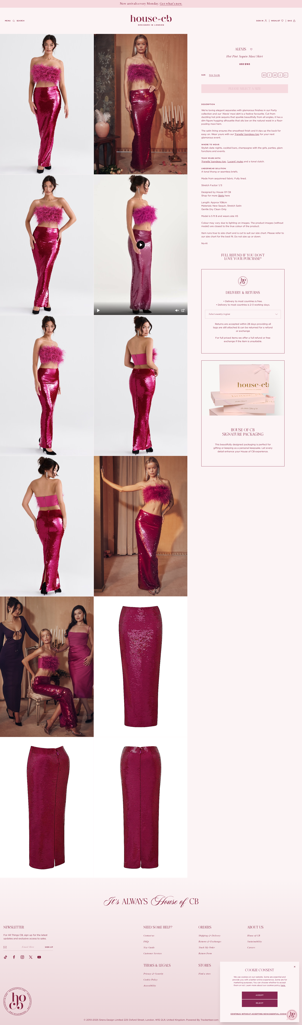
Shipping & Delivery (210, 936)
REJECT (259, 1003)
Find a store (205, 974)
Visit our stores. (163, 3)
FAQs (146, 942)
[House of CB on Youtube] (39, 957)
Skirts (221, 195)
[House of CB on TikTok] (5, 957)
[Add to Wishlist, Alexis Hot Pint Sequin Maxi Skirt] (251, 49)
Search (20, 21)
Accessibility (149, 986)
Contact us (148, 936)
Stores (205, 965)
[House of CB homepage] (17, 1001)
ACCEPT (259, 995)
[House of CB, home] (151, 20)
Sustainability (254, 942)
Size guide (214, 75)
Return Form (205, 953)
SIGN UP (49, 947)
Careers (251, 947)
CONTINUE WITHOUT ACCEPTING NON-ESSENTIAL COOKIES (259, 1014)
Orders (205, 927)
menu (8, 21)
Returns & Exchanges (210, 942)
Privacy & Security (153, 974)
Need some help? (157, 927)
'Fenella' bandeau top (247, 134)
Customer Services (152, 953)
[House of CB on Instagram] (22, 957)
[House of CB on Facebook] (14, 957)
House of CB (253, 936)
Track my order (207, 947)
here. (283, 985)
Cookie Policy (150, 980)
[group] (244, 64)
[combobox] (243, 314)
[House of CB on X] (31, 957)
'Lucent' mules (235, 161)
